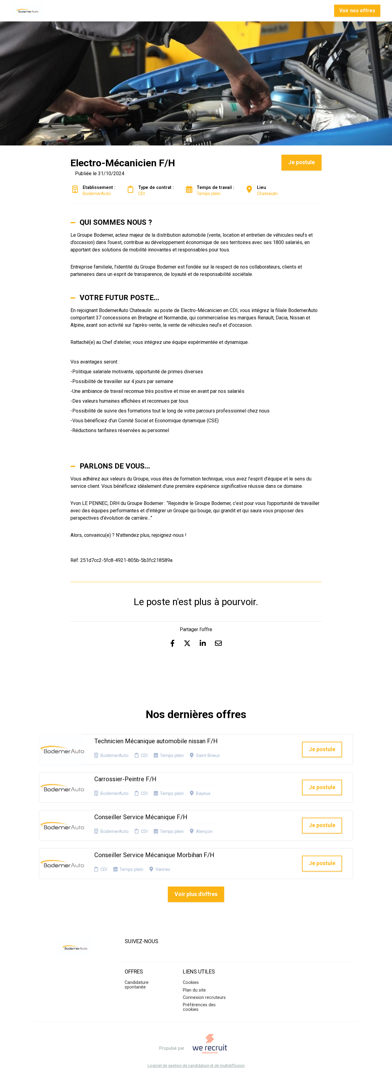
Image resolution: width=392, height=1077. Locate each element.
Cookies (191, 982)
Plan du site (194, 990)
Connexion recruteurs (204, 997)
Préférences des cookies (199, 1007)
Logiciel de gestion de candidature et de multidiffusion (196, 1066)
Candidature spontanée (137, 984)
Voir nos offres (357, 10)
